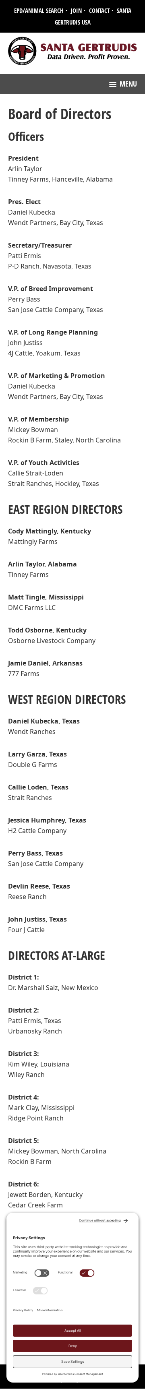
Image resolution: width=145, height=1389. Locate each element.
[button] (123, 84)
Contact (99, 10)
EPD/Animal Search (39, 10)
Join (76, 10)
